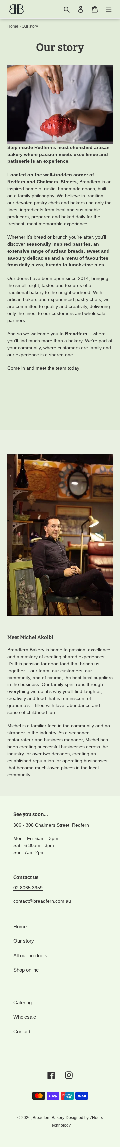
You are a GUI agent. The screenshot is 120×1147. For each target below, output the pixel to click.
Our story (23, 941)
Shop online (26, 970)
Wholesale (24, 1017)
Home (12, 26)
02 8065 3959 (28, 887)
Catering (22, 1002)
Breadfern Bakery (48, 1117)
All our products (30, 955)
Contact (21, 1031)
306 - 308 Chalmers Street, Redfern (51, 825)
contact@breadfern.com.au (42, 901)
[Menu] (109, 9)
